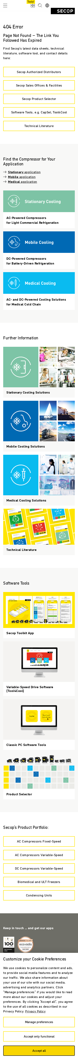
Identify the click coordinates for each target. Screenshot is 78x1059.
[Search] (40, 5)
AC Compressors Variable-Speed (39, 855)
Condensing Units (39, 895)
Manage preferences (39, 1022)
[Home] (63, 11)
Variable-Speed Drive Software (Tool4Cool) (39, 668)
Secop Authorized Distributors (39, 72)
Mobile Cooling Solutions (39, 250)
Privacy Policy (35, 1011)
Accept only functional (39, 1036)
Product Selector (39, 776)
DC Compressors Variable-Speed (39, 868)
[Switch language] (47, 5)
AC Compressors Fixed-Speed (39, 841)
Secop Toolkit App (39, 615)
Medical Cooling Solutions (39, 291)
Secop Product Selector (39, 99)
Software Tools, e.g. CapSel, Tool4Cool (39, 112)
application (24, 172)
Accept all (39, 1050)
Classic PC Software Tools (39, 724)
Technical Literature (39, 126)
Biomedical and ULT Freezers (39, 882)
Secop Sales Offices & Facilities (39, 85)
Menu (5, 5)
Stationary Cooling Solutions (39, 209)
